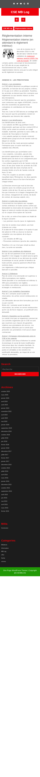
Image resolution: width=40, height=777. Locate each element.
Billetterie (4, 545)
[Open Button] (17, 20)
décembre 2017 (6, 451)
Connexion (4, 528)
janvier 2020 (5, 424)
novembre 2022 (6, 411)
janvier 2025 (5, 398)
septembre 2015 (6, 491)
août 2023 (4, 405)
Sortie (3, 558)
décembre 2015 (6, 484)
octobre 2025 (5, 391)
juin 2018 (4, 441)
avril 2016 (4, 474)
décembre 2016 (6, 464)
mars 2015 (4, 508)
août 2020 (4, 418)
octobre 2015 (5, 488)
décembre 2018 (6, 431)
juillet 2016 (4, 471)
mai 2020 (4, 421)
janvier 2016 (5, 481)
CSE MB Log (20, 12)
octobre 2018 (5, 434)
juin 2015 (4, 498)
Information (5, 548)
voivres (3, 561)
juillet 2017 (4, 454)
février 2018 (5, 444)
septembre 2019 (6, 428)
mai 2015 (4, 501)
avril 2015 (4, 504)
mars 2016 (4, 478)
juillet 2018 (4, 438)
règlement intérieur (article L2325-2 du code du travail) (27, 58)
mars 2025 (4, 395)
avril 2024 (4, 401)
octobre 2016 (5, 468)
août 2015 (4, 494)
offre (2, 555)
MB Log (3, 551)
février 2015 (5, 511)
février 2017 (5, 458)
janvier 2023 (5, 408)
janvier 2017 (5, 461)
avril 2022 (4, 415)
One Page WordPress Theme (15, 570)
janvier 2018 (5, 448)
